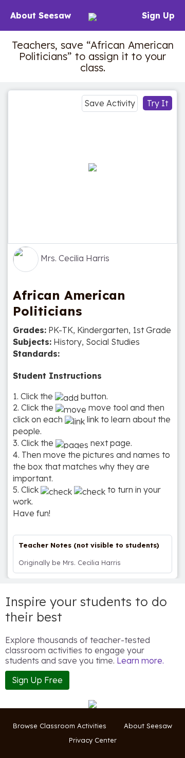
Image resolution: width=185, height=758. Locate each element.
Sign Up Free (37, 680)
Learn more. (140, 660)
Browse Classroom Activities (59, 726)
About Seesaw (40, 15)
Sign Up (158, 15)
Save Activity (109, 103)
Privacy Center (93, 740)
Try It (157, 103)
